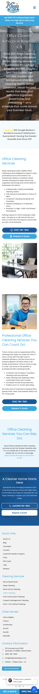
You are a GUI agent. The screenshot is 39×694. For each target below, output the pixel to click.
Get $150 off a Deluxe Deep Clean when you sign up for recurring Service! (19, 20)
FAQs (5, 557)
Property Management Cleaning (15, 600)
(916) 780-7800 (11, 654)
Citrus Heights (8, 617)
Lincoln (5, 628)
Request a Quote (19, 513)
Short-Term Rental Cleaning (14, 604)
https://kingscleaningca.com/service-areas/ (19, 456)
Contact (6, 550)
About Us (6, 539)
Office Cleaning (9, 593)
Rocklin (6, 632)
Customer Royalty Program (14, 554)
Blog (4, 543)
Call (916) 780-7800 (21, 506)
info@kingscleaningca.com (15, 658)
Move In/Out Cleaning (11, 589)
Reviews (6, 569)
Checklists (7, 546)
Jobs (5, 565)
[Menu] (34, 7)
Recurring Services (10, 582)
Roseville (6, 636)
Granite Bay (7, 625)
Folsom (6, 621)
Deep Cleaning (9, 585)
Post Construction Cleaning (13, 597)
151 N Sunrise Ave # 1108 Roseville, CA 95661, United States (18, 649)
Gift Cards (7, 561)
